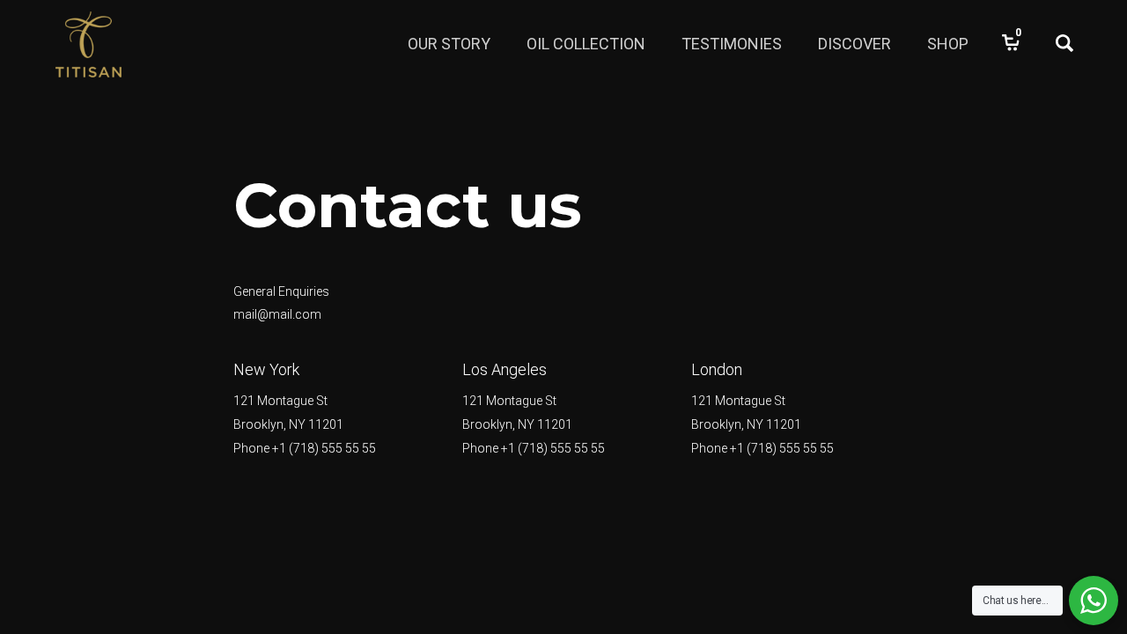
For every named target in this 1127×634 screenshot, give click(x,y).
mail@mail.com (277, 314)
